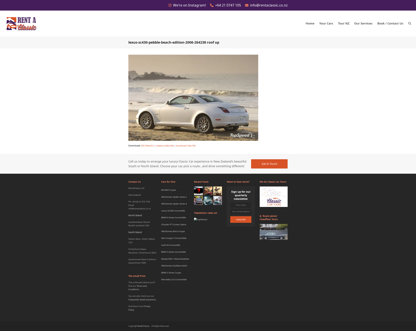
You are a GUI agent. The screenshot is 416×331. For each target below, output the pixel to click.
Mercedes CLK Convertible (174, 279)
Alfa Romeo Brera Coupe (173, 231)
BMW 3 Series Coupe (171, 272)
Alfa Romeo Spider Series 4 (174, 203)
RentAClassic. (144, 326)
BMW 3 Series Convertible (173, 251)
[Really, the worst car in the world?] (208, 200)
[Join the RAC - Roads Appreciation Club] (208, 190)
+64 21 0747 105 (228, 5)
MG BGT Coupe (168, 189)
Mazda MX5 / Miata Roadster (175, 258)
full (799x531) (147, 145)
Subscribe (241, 219)
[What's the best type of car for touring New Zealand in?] (198, 190)
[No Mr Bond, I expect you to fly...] (217, 190)
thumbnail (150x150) (186, 145)
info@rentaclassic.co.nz (269, 5)
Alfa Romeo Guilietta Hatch (174, 265)
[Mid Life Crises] (217, 200)
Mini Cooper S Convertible (173, 238)
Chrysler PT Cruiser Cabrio (173, 224)
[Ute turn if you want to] (198, 200)
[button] (410, 24)
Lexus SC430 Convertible (173, 210)
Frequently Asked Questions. (142, 299)
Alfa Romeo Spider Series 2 (174, 196)
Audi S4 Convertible (170, 245)
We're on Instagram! (190, 5)
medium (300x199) (165, 145)
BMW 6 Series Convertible (173, 217)
